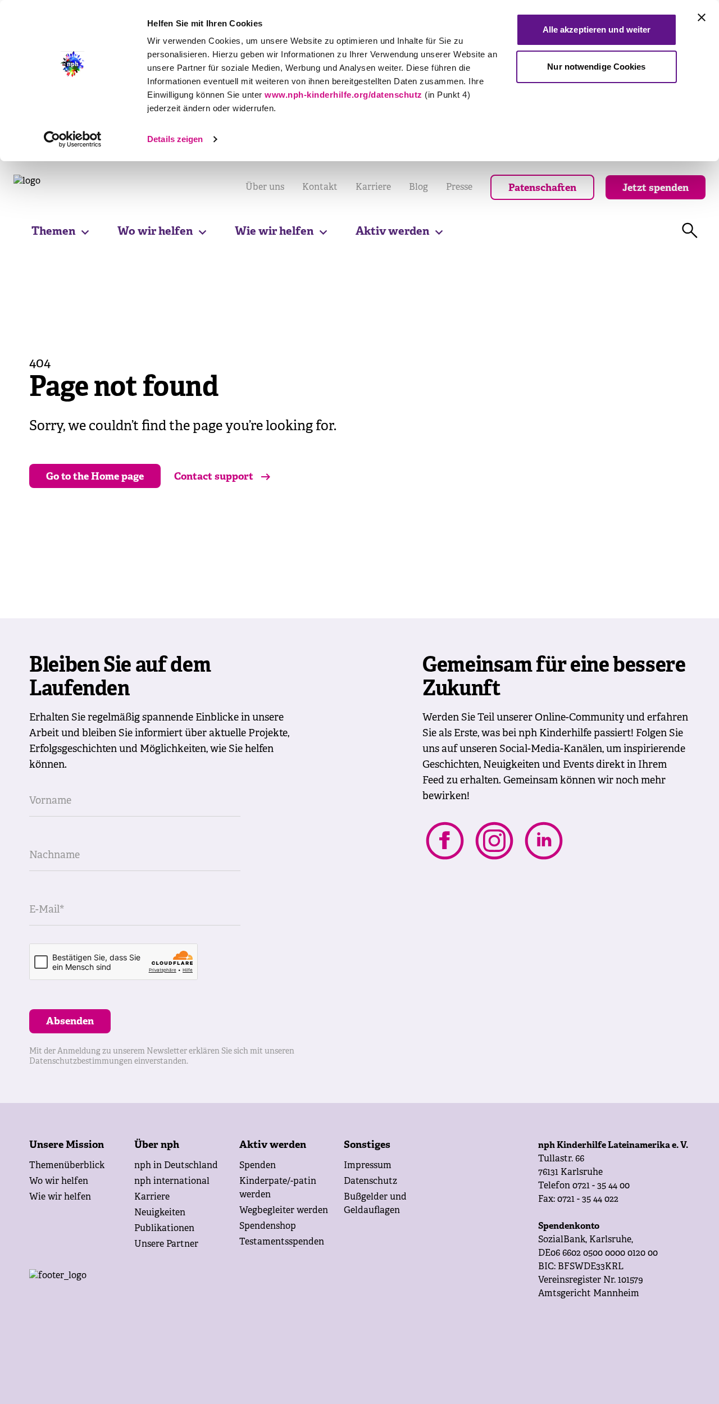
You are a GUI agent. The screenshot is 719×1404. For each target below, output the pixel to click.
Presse (459, 187)
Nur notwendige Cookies (596, 66)
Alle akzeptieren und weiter (597, 29)
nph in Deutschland (176, 1165)
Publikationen (164, 1228)
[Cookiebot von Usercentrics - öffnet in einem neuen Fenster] (73, 139)
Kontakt (320, 187)
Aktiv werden (392, 232)
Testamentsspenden (281, 1242)
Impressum (368, 1165)
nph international (172, 1181)
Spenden (257, 1165)
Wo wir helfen (155, 232)
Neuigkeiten (159, 1213)
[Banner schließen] (702, 17)
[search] (690, 230)
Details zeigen (175, 139)
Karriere (373, 187)
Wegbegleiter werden (283, 1210)
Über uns (264, 187)
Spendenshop (267, 1226)
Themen (53, 232)
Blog (418, 187)
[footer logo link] (147, 1291)
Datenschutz (370, 1181)
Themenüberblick (66, 1165)
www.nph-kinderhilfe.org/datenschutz (343, 94)
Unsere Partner (166, 1244)
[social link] (444, 840)
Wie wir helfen (274, 232)
